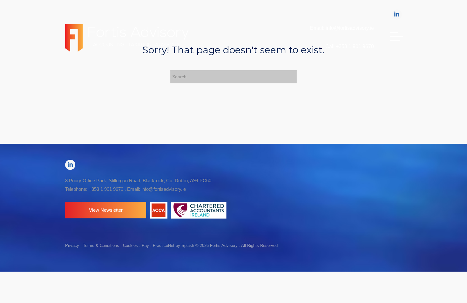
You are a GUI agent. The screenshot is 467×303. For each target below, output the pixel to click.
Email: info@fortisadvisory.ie (342, 28)
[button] (105, 210)
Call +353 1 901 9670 (349, 46)
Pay (145, 245)
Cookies (130, 245)
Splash (187, 245)
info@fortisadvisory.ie (163, 189)
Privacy (72, 245)
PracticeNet (163, 245)
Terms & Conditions (101, 245)
